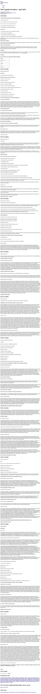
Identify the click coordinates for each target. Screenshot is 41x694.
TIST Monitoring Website (24, 692)
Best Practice (10, 677)
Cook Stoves (25, 678)
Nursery (27, 680)
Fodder (15, 679)
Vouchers (11, 682)
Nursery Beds (31, 680)
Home (3, 7)
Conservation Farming (18, 678)
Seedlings (11, 681)
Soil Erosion (23, 681)
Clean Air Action (31, 692)
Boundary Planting (16, 677)
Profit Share (38, 680)
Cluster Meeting (2, 678)
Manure (10, 680)
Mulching (13, 680)
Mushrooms (17, 680)
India (1, 687)
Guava (34, 679)
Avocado (1, 677)
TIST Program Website (4, 692)
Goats (26, 679)
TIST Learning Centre (11, 692)
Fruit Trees (18, 679)
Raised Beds (7, 681)
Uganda (1, 669)
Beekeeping (6, 677)
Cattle (29, 677)
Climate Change (36, 677)
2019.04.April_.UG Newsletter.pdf (5, 12)
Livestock (4, 680)
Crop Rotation (29, 678)
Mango (7, 680)
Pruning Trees (2, 681)
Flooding (12, 679)
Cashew (26, 677)
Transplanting (35, 681)
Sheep (14, 681)
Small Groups (18, 681)
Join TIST (17, 692)
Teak (26, 681)
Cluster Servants (8, 678)
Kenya (4, 687)
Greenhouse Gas (29, 679)
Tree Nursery (7, 682)
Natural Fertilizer (22, 680)
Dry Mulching (6, 679)
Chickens (31, 677)
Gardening (22, 679)
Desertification (34, 678)
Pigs (34, 680)
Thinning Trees (29, 681)
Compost (13, 678)
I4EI (35, 692)
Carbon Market (21, 677)
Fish (9, 679)
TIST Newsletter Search (4, 2)
